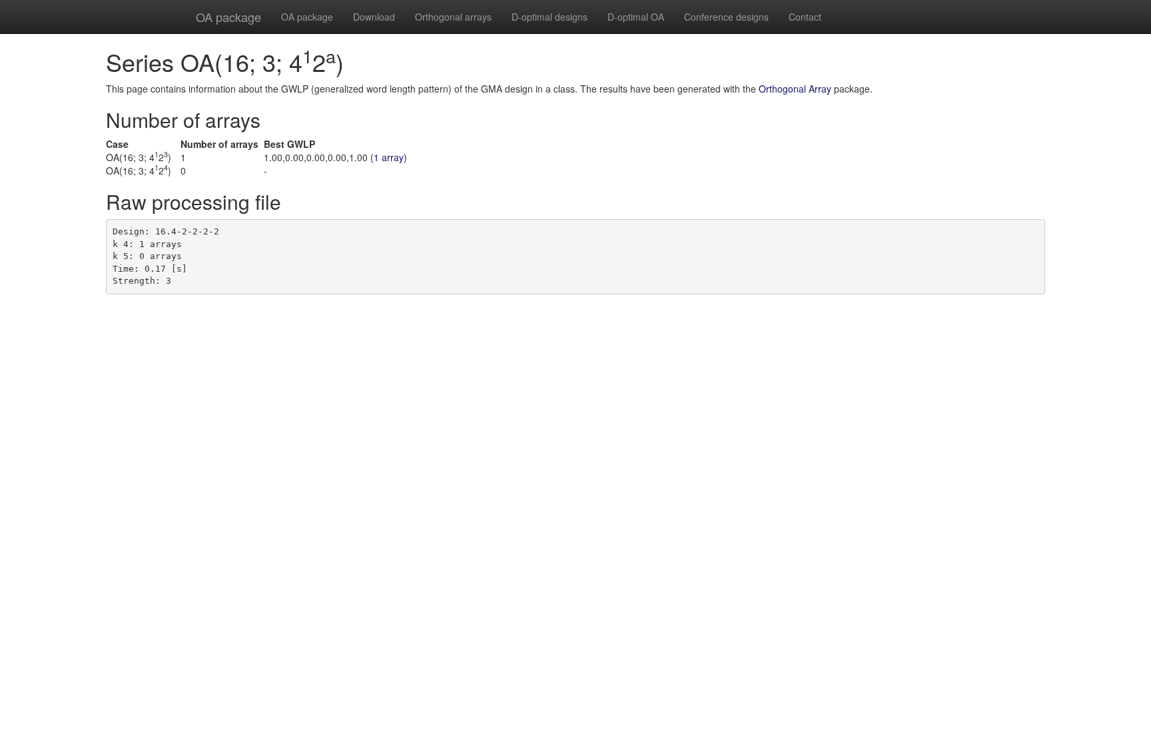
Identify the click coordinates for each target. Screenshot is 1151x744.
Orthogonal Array (795, 88)
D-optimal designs (549, 16)
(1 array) (388, 157)
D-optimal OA (635, 16)
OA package (228, 16)
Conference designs (726, 16)
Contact (805, 16)
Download (374, 16)
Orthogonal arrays (453, 16)
